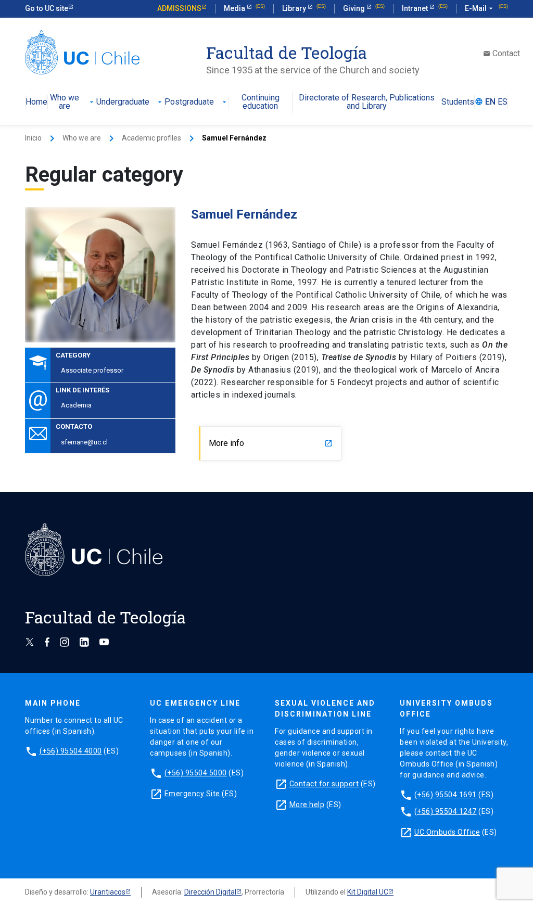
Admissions (179, 8)
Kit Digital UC (367, 892)
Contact (501, 53)
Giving (354, 8)
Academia (76, 405)
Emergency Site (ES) (200, 793)
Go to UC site (46, 8)
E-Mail (480, 8)
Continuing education (261, 102)
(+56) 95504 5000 (195, 773)
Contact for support (324, 784)
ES (502, 102)
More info (270, 443)
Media (235, 8)
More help (307, 804)
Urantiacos (107, 892)
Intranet (415, 8)
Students (457, 102)
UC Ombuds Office (447, 832)
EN (490, 102)
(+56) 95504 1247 (445, 811)
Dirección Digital (210, 892)
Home (36, 102)
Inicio (33, 138)
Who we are (73, 102)
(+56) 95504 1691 (445, 794)
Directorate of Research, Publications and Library (367, 102)
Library (295, 8)
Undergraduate (130, 102)
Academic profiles (151, 138)
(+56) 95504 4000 (71, 751)
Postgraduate (196, 102)
